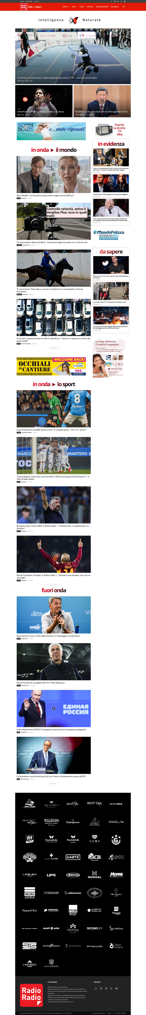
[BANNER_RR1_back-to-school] (51, 377)
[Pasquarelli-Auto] (29, 910)
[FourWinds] (51, 839)
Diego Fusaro (24, 638)
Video (18, 198)
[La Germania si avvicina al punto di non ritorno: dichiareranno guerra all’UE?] (54, 755)
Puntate (90, 7)
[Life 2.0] (29, 874)
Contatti (109, 1013)
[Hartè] (73, 857)
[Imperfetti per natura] (116, 857)
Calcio (18, 432)
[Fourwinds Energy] (73, 839)
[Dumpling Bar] (116, 821)
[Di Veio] (94, 821)
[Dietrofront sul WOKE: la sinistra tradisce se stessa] (44, 101)
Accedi (21, 1)
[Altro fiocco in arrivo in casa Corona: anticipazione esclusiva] (111, 265)
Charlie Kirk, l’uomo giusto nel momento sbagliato (110, 194)
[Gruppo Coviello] (51, 857)
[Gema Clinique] (94, 839)
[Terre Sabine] (116, 946)
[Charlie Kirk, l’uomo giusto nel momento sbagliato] (111, 183)
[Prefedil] (51, 910)
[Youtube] (124, 1)
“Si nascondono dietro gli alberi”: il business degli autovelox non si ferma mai (52, 242)
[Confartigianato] (73, 821)
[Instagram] (114, 1)
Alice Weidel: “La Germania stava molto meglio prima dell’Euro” (45, 195)
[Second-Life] (94, 928)
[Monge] (116, 874)
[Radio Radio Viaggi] (116, 910)
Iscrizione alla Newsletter (119, 1013)
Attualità (78, 109)
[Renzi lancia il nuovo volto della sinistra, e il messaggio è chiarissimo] (54, 614)
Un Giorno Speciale (26, 343)
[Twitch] (118, 1)
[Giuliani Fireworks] (116, 839)
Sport (82, 7)
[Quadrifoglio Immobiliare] (94, 910)
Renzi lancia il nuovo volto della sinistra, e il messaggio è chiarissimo (48, 636)
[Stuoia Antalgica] (94, 946)
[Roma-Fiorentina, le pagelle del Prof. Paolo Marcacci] (54, 661)
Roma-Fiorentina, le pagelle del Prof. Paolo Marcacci (41, 683)
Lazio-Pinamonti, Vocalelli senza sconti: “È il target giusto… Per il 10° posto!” (51, 430)
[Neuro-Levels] (29, 892)
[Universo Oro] (29, 964)
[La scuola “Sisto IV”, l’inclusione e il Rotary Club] (111, 291)
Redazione (23, 198)
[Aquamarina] (51, 803)
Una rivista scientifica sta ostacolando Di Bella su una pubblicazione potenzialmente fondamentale (110, 219)
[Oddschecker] (73, 892)
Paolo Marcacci (25, 685)
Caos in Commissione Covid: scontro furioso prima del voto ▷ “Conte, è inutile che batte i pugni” (110, 169)
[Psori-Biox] (73, 910)
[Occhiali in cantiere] (51, 892)
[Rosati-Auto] (51, 928)
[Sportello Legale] (73, 946)
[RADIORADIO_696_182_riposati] (51, 142)
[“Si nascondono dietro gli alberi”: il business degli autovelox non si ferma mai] (54, 221)
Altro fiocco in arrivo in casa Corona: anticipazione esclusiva (111, 277)
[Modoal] (94, 874)
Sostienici (114, 7)
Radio (65, 7)
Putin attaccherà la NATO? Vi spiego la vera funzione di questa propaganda (51, 729)
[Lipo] (51, 874)
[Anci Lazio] (29, 803)
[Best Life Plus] (29, 821)
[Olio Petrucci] (116, 892)
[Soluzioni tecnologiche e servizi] (29, 946)
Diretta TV (36, 1)
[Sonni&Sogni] (51, 946)
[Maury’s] (73, 874)
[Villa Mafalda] (51, 964)
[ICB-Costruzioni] (94, 857)
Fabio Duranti (20, 80)
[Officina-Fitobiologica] (94, 892)
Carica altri (53, 348)
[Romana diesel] (29, 928)
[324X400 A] (109, 379)
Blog (19, 109)
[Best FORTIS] (116, 803)
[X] (121, 1)
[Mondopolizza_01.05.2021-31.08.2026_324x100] (109, 241)
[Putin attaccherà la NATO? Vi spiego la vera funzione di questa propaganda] (54, 708)
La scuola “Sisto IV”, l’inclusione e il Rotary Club (109, 302)
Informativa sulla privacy (98, 1013)
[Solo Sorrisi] (116, 928)
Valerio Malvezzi (25, 779)
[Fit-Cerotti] (29, 839)
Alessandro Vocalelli (26, 432)
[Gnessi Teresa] (29, 857)
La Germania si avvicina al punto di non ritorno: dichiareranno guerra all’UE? (51, 776)
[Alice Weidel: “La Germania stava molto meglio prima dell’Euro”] (54, 174)
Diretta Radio (29, 1)
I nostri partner (102, 7)
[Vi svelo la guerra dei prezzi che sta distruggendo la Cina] (102, 101)
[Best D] (94, 803)
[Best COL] (73, 803)
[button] (123, 7)
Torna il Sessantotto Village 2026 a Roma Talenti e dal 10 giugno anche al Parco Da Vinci (110, 327)
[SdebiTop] (73, 928)
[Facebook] (111, 1)
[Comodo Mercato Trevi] (51, 821)
